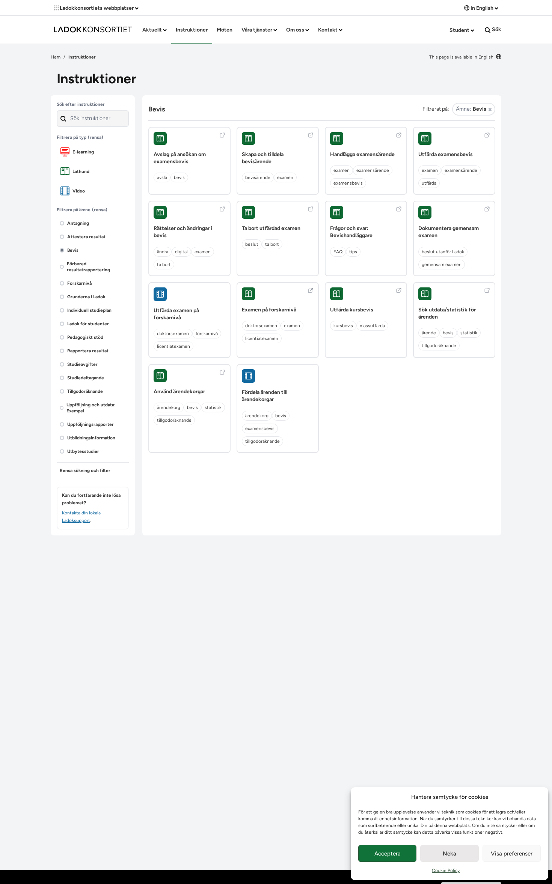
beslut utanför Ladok (443, 251)
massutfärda (372, 325)
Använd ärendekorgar (179, 391)
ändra (162, 251)
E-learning (83, 152)
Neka (449, 853)
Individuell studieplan (89, 310)
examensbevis (348, 183)
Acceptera (387, 853)
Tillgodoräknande (85, 391)
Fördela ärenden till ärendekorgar (264, 396)
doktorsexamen (173, 333)
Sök (496, 29)
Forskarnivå (79, 283)
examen (285, 177)
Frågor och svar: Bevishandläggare (351, 232)
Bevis (72, 250)
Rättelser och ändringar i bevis (183, 232)
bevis (179, 177)
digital (181, 251)
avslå (162, 177)
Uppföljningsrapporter (90, 424)
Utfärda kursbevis (351, 310)
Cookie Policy (446, 870)
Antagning (78, 223)
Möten (224, 30)
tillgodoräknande (439, 345)
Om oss (295, 30)
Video (78, 191)
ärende (429, 332)
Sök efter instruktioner (81, 104)
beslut (251, 244)
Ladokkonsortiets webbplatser (97, 8)
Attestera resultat (86, 236)
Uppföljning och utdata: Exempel (91, 407)
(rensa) (95, 137)
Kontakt (328, 30)
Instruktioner (192, 30)
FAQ (337, 251)
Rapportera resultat (88, 350)
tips (353, 251)
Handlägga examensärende (362, 154)
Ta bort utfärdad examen (271, 228)
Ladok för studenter (88, 323)
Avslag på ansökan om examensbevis (180, 158)
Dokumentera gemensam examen (448, 232)
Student (460, 30)
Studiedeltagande (85, 377)
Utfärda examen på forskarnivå (176, 314)
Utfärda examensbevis (445, 154)
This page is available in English (462, 57)
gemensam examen (442, 264)
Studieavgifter (82, 364)
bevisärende (257, 177)
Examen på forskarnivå (269, 310)
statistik (468, 332)
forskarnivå (207, 333)
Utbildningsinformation (91, 437)
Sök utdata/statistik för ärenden (447, 313)
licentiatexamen (173, 346)
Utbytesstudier (83, 451)
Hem (55, 57)
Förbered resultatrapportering (88, 266)
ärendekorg (168, 407)
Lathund (80, 171)
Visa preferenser (511, 853)
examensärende (372, 170)
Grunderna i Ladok (86, 296)
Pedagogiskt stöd (85, 337)
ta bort (164, 264)
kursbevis (343, 325)
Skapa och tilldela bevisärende (263, 158)
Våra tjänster (257, 30)
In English (482, 8)
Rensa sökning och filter (85, 470)
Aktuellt (152, 30)
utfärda (429, 183)
